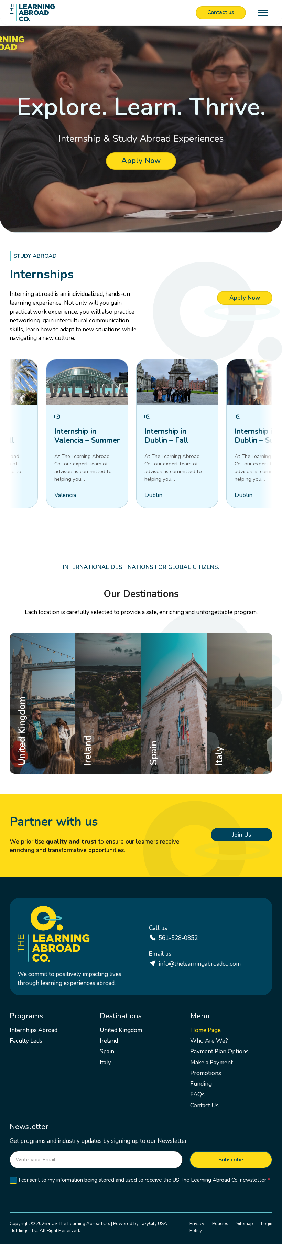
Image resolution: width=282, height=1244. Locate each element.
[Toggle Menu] (263, 13)
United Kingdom (46, 761)
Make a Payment (211, 1062)
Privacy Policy (196, 1227)
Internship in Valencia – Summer (82, 436)
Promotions (205, 1073)
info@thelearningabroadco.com (200, 964)
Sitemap (244, 1224)
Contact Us (204, 1105)
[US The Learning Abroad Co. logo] (32, 12)
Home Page (205, 1030)
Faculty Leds (26, 1041)
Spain (158, 761)
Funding (201, 1084)
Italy (222, 761)
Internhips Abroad (33, 1030)
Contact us (220, 12)
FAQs (197, 1094)
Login (266, 1224)
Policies (220, 1224)
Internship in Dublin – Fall (162, 436)
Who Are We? (209, 1041)
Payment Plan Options (219, 1051)
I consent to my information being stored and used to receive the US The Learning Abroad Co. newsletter (144, 1180)
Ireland (95, 761)
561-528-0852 (178, 938)
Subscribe (230, 1159)
